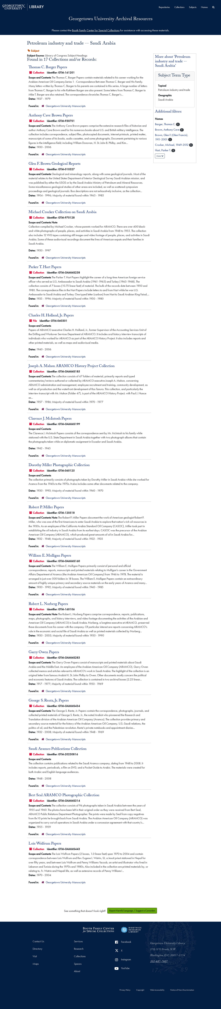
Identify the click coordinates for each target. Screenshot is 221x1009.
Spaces (77, 963)
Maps (36, 963)
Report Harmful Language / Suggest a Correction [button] (132, 910)
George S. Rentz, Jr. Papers (49, 701)
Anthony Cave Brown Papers (51, 116)
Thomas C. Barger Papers (48, 67)
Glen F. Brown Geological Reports (54, 164)
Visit (35, 956)
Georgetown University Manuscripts (66, 106)
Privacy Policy (125, 990)
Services (78, 941)
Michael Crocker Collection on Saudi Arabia (63, 212)
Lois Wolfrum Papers (45, 844)
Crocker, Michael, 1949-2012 (172, 145)
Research (78, 948)
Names (204, 7)
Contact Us (38, 941)
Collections (179, 7)
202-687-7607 (159, 961)
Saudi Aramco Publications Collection (57, 749)
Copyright (140, 990)
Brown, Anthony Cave (167, 129)
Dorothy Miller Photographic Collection (59, 465)
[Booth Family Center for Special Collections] (98, 929)
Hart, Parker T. (163, 150)
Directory (37, 948)
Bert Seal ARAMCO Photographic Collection (64, 795)
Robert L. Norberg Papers (48, 604)
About (77, 971)
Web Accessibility (157, 990)
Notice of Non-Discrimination (182, 990)
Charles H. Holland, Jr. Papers (51, 316)
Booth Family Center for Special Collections (96, 30)
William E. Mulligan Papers (50, 556)
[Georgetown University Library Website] (23, 7)
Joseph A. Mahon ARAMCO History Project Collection (72, 366)
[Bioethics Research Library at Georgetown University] (131, 929)
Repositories (164, 7)
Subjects (192, 7)
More (158, 156)
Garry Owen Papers (44, 652)
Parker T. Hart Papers (45, 267)
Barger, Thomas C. (165, 124)
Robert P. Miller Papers (46, 507)
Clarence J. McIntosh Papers (50, 419)
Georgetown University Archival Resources (110, 19)
